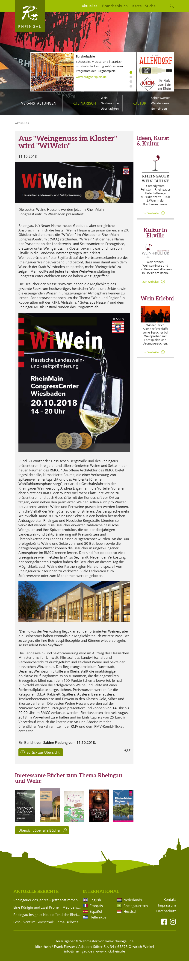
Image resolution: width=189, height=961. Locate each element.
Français (96, 905)
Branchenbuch (115, 6)
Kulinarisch (84, 103)
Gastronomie (110, 103)
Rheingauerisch (135, 905)
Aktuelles (89, 6)
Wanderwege (160, 103)
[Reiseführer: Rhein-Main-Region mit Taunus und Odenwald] (123, 820)
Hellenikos (98, 917)
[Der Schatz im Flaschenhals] (99, 820)
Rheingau (30, 26)
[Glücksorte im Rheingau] (74, 820)
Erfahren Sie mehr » (89, 72)
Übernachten (110, 108)
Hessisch (130, 911)
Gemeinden (159, 108)
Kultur (140, 103)
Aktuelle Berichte (36, 891)
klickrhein (43, 946)
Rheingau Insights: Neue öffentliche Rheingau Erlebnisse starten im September (47, 914)
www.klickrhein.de (110, 951)
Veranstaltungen (38, 103)
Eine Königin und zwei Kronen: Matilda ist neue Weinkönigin (47, 907)
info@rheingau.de (78, 951)
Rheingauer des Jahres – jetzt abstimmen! (46, 900)
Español (96, 911)
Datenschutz (166, 911)
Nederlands (133, 900)
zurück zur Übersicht (43, 752)
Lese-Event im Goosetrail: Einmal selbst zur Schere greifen (47, 922)
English (95, 900)
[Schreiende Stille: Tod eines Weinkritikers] (25, 820)
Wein (104, 98)
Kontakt (170, 899)
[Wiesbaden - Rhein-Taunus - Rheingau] (50, 820)
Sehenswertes (160, 98)
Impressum (167, 905)
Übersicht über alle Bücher (39, 830)
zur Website (150, 213)
